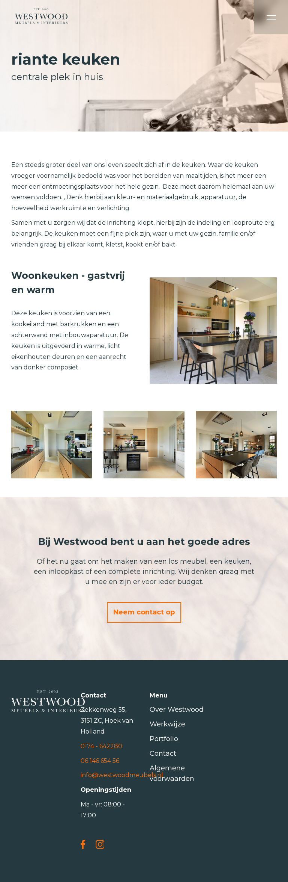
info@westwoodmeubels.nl (122, 775)
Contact (163, 753)
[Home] (41, 17)
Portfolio (164, 739)
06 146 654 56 (100, 760)
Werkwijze (167, 724)
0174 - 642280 (101, 746)
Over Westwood (177, 709)
